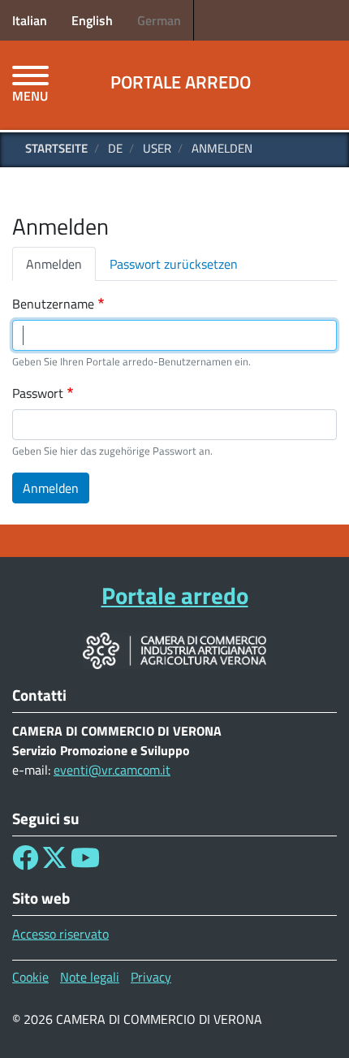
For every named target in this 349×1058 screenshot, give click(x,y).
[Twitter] (54, 862)
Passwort (37, 393)
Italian (29, 20)
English (92, 20)
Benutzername (53, 303)
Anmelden (54, 264)
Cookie (30, 977)
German (159, 20)
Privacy (151, 977)
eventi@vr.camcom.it (112, 769)
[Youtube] (85, 862)
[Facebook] (25, 862)
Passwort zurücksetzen (174, 264)
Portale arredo (180, 82)
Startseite (56, 148)
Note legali (89, 977)
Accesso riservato (60, 934)
